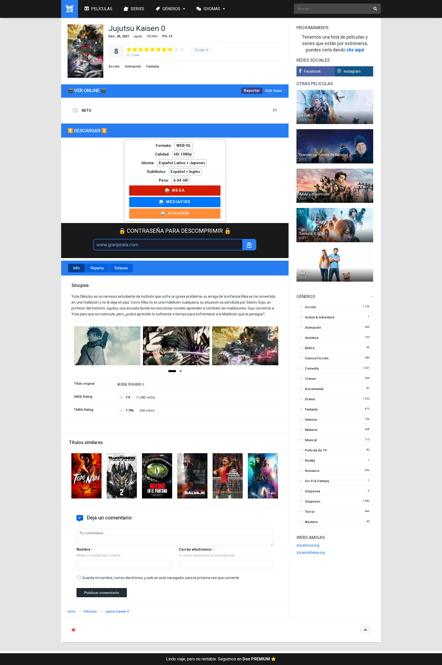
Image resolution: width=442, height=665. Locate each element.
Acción (113, 66)
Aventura (311, 338)
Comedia (312, 368)
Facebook (312, 71)
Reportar (252, 90)
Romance (312, 471)
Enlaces (121, 268)
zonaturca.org (307, 545)
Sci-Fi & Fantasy (317, 481)
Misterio (311, 430)
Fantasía (152, 66)
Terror (310, 512)
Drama (310, 399)
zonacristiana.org (310, 552)
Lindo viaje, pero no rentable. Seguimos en (221, 659)
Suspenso (312, 501)
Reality (310, 460)
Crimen (310, 379)
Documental (314, 389)
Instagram (352, 71)
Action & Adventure (320, 317)
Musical (311, 440)
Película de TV (316, 450)
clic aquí (355, 49)
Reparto (97, 268)
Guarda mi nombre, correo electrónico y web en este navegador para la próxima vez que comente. (161, 578)
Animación (133, 66)
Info (76, 268)
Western (311, 522)
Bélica (309, 348)
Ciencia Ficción (316, 358)
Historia (311, 420)
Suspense (312, 491)
